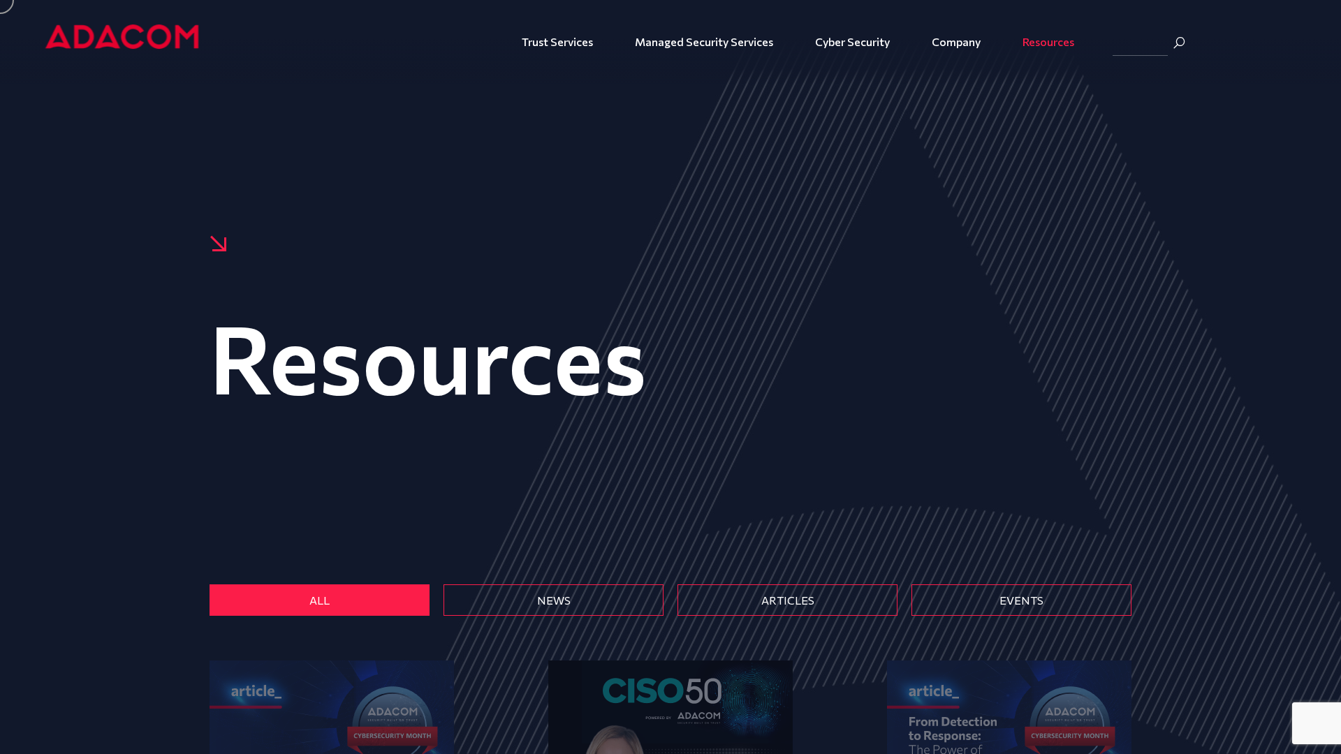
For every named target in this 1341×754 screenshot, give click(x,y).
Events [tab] (1021, 600)
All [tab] (319, 600)
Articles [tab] (787, 600)
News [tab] (554, 600)
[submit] (1179, 42)
